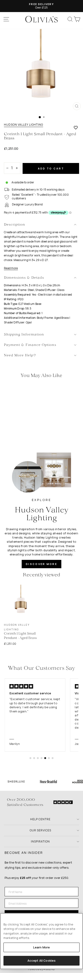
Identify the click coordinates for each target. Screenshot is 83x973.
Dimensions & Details (24, 278)
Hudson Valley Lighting (23, 125)
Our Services (40, 830)
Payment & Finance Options (30, 345)
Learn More (41, 947)
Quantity (12, 158)
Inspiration (40, 841)
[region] (41, 941)
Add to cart (51, 168)
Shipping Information (24, 334)
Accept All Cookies (41, 960)
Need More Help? (20, 355)
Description (14, 225)
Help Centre (40, 819)
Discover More (41, 564)
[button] (30, 758)
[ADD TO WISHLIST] (75, 127)
